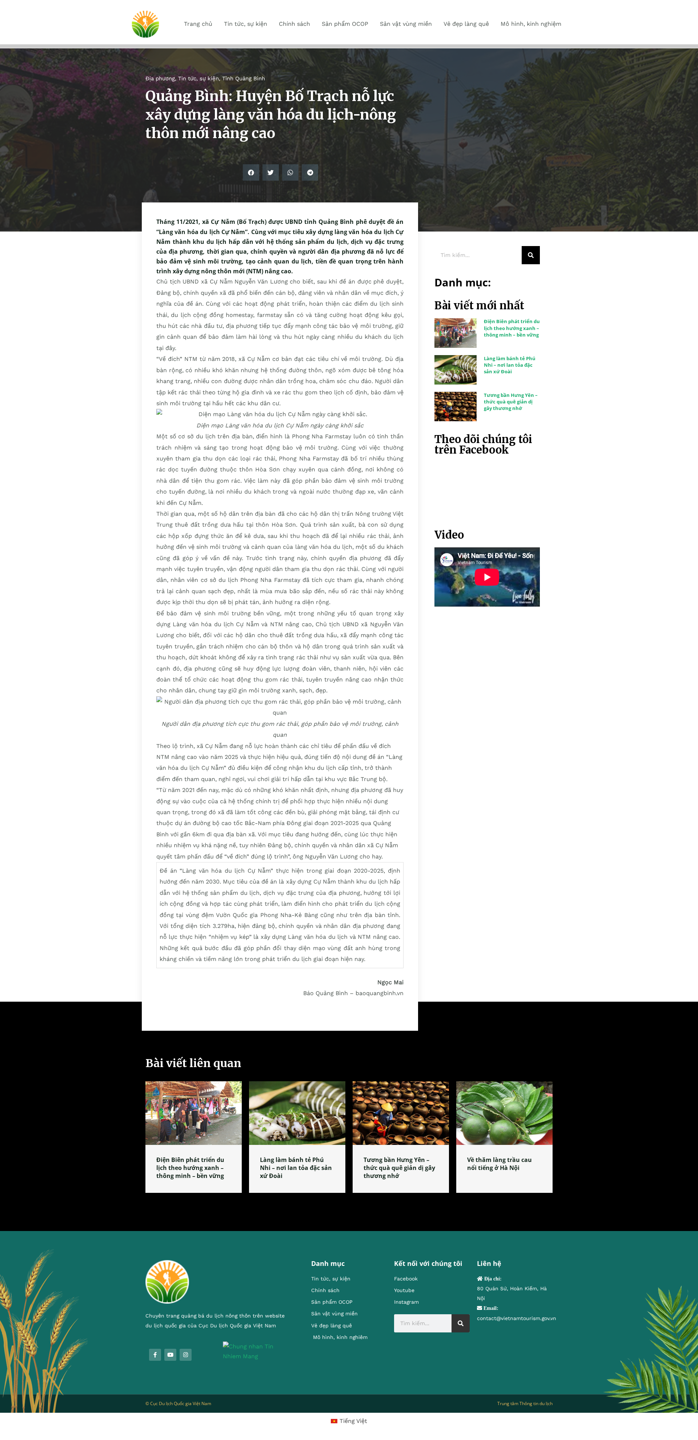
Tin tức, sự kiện (198, 78)
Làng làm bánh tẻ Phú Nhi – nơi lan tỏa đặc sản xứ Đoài (509, 365)
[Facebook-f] (155, 1355)
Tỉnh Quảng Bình (243, 78)
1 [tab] (349, 1201)
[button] (251, 172)
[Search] (531, 255)
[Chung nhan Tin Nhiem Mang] (256, 1350)
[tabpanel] (193, 1137)
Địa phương (160, 78)
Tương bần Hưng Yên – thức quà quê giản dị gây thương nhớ (511, 401)
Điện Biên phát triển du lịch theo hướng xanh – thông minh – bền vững (512, 328)
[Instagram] (186, 1355)
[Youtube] (170, 1355)
